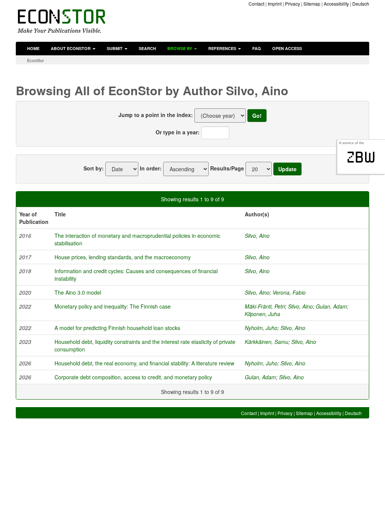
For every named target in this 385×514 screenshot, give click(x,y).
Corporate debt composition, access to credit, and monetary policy (133, 377)
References (222, 48)
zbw (361, 157)
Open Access (287, 48)
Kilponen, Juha (262, 314)
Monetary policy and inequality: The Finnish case (113, 306)
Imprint (275, 3)
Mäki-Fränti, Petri (265, 306)
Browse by (180, 48)
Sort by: (93, 168)
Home (33, 48)
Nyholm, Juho (261, 328)
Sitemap (311, 3)
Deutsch (360, 3)
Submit (115, 48)
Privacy (292, 3)
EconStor (35, 60)
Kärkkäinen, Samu (266, 341)
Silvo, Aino (257, 235)
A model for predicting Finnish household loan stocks (117, 328)
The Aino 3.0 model (78, 292)
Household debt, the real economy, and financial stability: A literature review (144, 363)
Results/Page (227, 168)
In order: (151, 168)
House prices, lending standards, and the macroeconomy (123, 257)
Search (147, 48)
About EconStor (71, 48)
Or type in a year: (178, 132)
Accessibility (336, 3)
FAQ (256, 48)
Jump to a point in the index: (155, 115)
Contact (256, 3)
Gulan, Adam (331, 306)
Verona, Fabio (289, 292)
